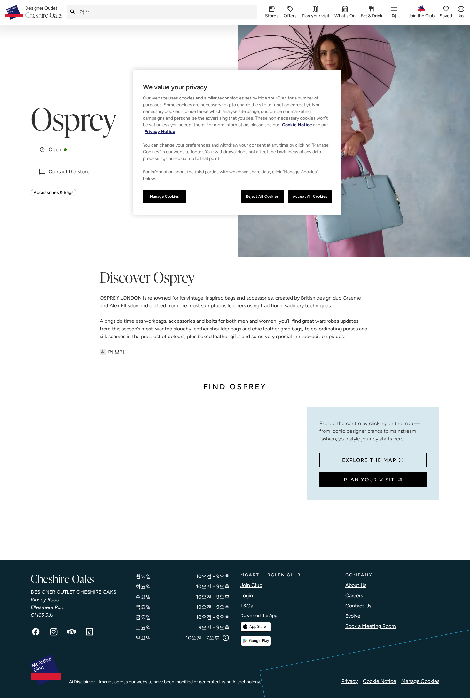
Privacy (349, 681)
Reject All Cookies (262, 196)
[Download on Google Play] (255, 641)
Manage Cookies (420, 681)
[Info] (226, 638)
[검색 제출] (72, 12)
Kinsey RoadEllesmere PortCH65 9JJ (47, 607)
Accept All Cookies (310, 196)
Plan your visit (369, 480)
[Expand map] (166, 477)
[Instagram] (54, 632)
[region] (237, 142)
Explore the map (369, 460)
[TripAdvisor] (72, 632)
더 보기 (116, 352)
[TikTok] (89, 632)
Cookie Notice (379, 681)
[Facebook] (36, 632)
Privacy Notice (160, 131)
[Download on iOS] (255, 627)
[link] (44, 12)
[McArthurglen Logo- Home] (14, 12)
